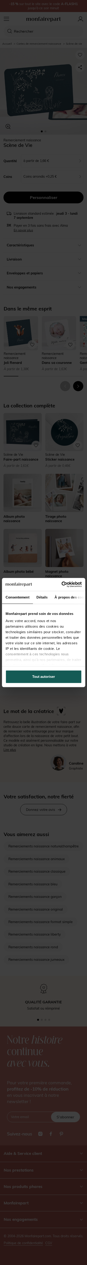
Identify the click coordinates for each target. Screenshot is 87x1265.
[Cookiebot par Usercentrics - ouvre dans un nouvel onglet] (62, 584)
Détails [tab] (42, 597)
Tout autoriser (43, 677)
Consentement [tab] (17, 597)
